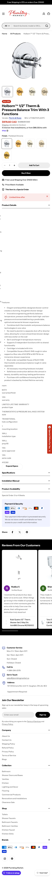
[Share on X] (20, 532)
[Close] (47, 196)
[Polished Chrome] (7, 143)
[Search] (46, 25)
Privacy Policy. (7, 724)
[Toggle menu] (3, 13)
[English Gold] (18, 143)
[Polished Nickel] (30, 143)
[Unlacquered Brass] (7, 155)
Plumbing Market (15, 868)
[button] (49, 439)
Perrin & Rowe (15, 118)
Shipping (5, 125)
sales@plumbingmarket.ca (18, 678)
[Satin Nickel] (41, 143)
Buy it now (26, 173)
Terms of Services (34, 721)
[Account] (43, 13)
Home (4, 33)
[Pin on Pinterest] (27, 532)
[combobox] (26, 26)
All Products (15, 33)
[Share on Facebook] (12, 532)
